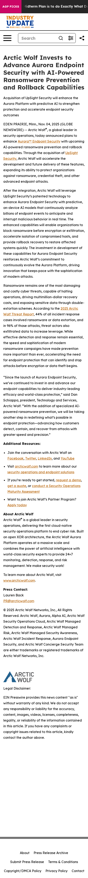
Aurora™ (25, 141)
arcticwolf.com (26, 466)
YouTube (67, 458)
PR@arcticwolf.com (18, 601)
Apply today (17, 505)
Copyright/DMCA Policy (22, 871)
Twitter (30, 458)
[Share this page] (82, 38)
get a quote (16, 486)
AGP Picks (10, 6)
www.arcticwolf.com (19, 580)
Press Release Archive (51, 853)
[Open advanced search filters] (71, 38)
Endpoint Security (46, 141)
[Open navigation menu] (7, 38)
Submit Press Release (27, 862)
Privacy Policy (56, 871)
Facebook (15, 458)
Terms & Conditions (63, 862)
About (24, 853)
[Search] (61, 38)
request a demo (68, 480)
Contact (78, 871)
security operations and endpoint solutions (40, 472)
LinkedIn (45, 458)
